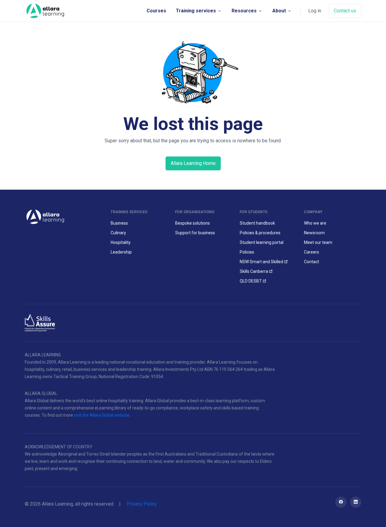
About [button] (279, 11)
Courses (156, 11)
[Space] (45, 10)
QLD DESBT (251, 281)
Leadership (121, 252)
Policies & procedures (260, 232)
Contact (311, 261)
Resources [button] (244, 11)
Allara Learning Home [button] (193, 163)
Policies (247, 252)
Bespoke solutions (192, 223)
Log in (314, 11)
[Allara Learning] (45, 216)
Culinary (118, 232)
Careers (311, 252)
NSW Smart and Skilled (261, 261)
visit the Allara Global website (101, 415)
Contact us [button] (345, 11)
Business (119, 223)
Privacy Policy (142, 504)
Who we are (315, 223)
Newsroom (314, 232)
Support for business (195, 232)
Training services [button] (196, 11)
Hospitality (121, 242)
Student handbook (257, 223)
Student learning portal (261, 242)
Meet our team (318, 242)
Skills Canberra (254, 271)
